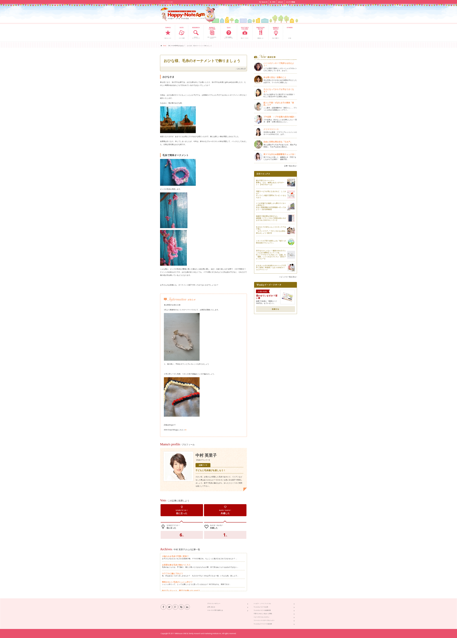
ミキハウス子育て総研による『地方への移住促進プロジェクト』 (271, 242)
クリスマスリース (272, 129)
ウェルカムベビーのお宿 (261, 607)
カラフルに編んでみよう (172, 573)
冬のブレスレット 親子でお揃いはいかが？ (181, 590)
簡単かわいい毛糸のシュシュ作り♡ (177, 582)
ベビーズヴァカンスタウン (261, 617)
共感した (225, 510)
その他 (290, 33)
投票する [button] (275, 309)
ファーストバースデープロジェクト (264, 620)
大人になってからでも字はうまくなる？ (278, 90)
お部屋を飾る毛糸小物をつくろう (176, 564)
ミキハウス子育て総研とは (215, 610)
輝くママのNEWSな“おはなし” (212, 33)
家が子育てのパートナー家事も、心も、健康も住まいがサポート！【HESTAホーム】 (270, 182)
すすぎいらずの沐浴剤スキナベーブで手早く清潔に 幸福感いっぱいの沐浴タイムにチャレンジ (271, 267)
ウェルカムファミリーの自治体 (263, 624)
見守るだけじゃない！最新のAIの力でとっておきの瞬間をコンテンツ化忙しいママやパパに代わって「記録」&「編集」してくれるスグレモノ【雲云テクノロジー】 (271, 254)
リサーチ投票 (181, 33)
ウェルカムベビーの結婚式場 (262, 610)
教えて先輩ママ (275, 33)
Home (164, 45)
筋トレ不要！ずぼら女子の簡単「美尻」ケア (278, 103)
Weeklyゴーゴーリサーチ (196, 33)
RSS (273, 2)
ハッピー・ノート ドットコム (262, 603)
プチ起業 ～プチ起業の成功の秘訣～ (279, 116)
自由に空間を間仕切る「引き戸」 (277, 141)
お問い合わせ (211, 607)
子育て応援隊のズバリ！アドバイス (228, 33)
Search (264, 2)
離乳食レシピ (260, 33)
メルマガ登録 (290, 2)
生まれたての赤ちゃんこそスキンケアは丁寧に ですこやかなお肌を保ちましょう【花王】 (271, 230)
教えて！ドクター (245, 33)
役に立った (182, 510)
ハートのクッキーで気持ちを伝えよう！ (278, 64)
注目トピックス (167, 33)
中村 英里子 (206, 455)
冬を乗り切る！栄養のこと (274, 77)
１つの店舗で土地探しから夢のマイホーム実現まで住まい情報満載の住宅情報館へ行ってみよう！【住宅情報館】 (271, 206)
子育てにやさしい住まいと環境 (263, 613)
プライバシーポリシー (213, 603)
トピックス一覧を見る (287, 277)
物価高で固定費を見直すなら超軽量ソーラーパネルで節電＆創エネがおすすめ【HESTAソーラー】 (271, 218)
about (280, 2)
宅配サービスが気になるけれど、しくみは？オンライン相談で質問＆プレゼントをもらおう (271, 194)
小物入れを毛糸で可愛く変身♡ (175, 556)
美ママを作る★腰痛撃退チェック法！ (279, 154)
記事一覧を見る (290, 166)
